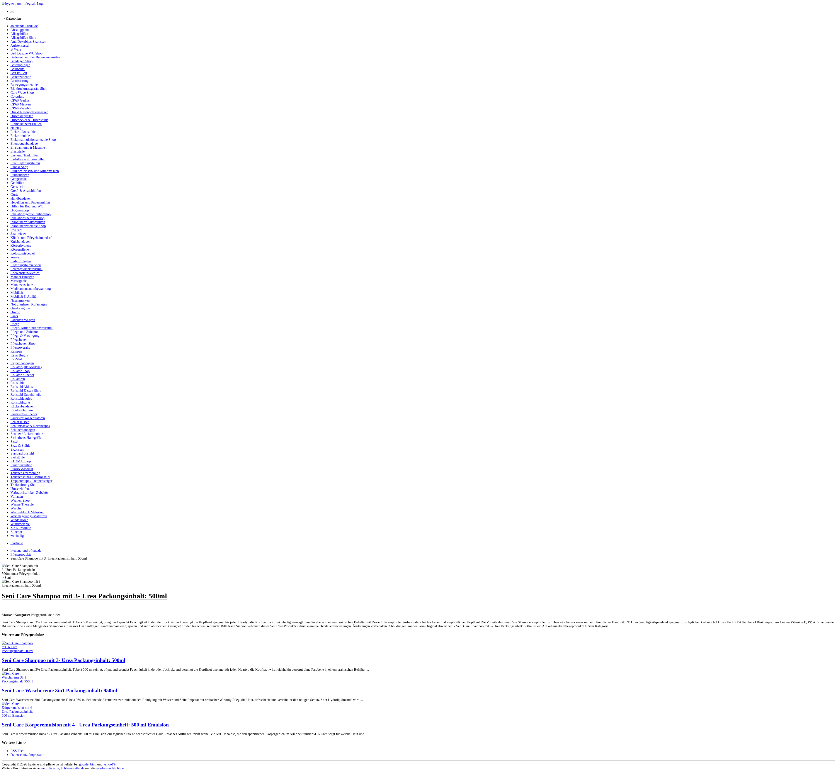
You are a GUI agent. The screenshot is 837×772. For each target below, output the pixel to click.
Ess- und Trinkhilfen (24, 155)
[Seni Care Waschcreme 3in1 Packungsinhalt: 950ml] (19, 681)
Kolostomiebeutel (22, 253)
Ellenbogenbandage (24, 143)
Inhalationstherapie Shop (27, 218)
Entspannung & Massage (27, 147)
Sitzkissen (17, 449)
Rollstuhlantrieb (21, 398)
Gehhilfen (17, 183)
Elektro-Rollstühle (23, 132)
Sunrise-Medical (21, 469)
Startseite (16, 543)
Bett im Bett (18, 73)
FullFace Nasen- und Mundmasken (34, 171)
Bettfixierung (19, 81)
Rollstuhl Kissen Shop (25, 390)
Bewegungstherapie (24, 85)
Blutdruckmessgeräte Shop (28, 88)
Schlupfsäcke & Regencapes (30, 426)
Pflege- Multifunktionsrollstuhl (31, 328)
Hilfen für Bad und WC (26, 206)
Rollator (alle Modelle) (26, 367)
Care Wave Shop (22, 92)
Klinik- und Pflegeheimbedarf (30, 237)
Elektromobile (20, 135)
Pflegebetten (18, 339)
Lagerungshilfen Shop (25, 265)
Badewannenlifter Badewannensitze (35, 57)
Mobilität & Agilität (23, 296)
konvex (15, 257)
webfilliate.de (50, 768)
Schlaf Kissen (19, 422)
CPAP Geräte (19, 100)
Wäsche (15, 508)
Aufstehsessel (19, 45)
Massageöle (18, 281)
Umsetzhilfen (19, 488)
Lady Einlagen (20, 261)
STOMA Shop (20, 461)
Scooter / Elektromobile (26, 434)
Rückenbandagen (22, 406)
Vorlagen (16, 496)
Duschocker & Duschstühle (29, 120)
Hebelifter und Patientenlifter (30, 202)
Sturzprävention (21, 465)
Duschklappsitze (21, 116)
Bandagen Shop (21, 61)
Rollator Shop (20, 371)
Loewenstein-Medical (25, 273)
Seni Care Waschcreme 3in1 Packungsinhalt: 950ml (59, 690)
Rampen (16, 351)
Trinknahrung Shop (23, 485)
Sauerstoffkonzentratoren (27, 418)
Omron (15, 312)
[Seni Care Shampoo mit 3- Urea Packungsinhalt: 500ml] (19, 651)
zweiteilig (17, 536)
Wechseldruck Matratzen (27, 512)
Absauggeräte (19, 30)
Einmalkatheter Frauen (26, 124)
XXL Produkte (20, 528)
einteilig (15, 128)
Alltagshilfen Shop (23, 37)
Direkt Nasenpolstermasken (29, 112)
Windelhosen (19, 520)
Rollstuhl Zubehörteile (25, 394)
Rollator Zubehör (22, 375)
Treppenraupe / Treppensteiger (31, 481)
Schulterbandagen (22, 430)
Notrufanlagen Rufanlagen (28, 304)
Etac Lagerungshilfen (25, 163)
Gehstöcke (17, 186)
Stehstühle (17, 457)
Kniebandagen (20, 241)
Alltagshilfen (19, 34)
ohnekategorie (20, 308)
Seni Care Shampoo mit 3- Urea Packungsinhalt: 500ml (63, 660)
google (83, 764)
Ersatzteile (17, 151)
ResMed (16, 359)
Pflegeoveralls (20, 347)
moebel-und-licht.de (110, 768)
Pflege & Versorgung (24, 336)
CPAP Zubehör (21, 108)
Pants (14, 316)
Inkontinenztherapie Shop (28, 226)
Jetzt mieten (18, 234)
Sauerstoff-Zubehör (23, 414)
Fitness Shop (19, 167)
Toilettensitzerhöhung (25, 473)
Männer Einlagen (22, 277)
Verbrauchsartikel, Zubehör (29, 492)
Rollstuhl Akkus (21, 387)
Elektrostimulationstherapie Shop (33, 139)
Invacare (16, 230)
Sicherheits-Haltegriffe (25, 437)
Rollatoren (17, 379)
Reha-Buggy (19, 355)
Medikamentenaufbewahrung (30, 288)
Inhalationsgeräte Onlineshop (30, 214)
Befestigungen (20, 65)
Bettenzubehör (20, 77)
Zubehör (16, 532)
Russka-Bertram (21, 410)
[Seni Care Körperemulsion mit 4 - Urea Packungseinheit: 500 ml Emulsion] (19, 715)
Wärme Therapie (22, 504)
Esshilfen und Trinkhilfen (27, 159)
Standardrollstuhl (22, 453)
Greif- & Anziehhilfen (25, 190)
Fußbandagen (19, 175)
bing (93, 764)
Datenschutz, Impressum (27, 755)
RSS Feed (17, 751)
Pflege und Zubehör (24, 332)
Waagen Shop (20, 500)
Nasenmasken (20, 300)
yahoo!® (109, 764)
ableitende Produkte (24, 26)
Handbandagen (20, 198)
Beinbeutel (17, 69)
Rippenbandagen (22, 363)
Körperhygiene (20, 245)
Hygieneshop (19, 210)
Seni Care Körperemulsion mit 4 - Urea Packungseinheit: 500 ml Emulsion (85, 725)
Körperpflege (19, 249)
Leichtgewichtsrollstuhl (26, 269)
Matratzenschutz (21, 285)
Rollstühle (17, 383)
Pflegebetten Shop (23, 343)
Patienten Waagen (22, 320)
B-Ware (15, 49)
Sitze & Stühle (20, 445)
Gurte (14, 194)
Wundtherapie (20, 524)
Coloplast (17, 96)
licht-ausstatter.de (72, 768)
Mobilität (16, 292)
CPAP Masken (20, 104)
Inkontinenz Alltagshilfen (27, 222)
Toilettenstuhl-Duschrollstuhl (30, 477)
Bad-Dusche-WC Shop (26, 53)
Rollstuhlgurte (20, 402)
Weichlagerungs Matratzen (28, 516)
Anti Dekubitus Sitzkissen (28, 41)
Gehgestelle (18, 179)
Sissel (14, 441)
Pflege (14, 324)
